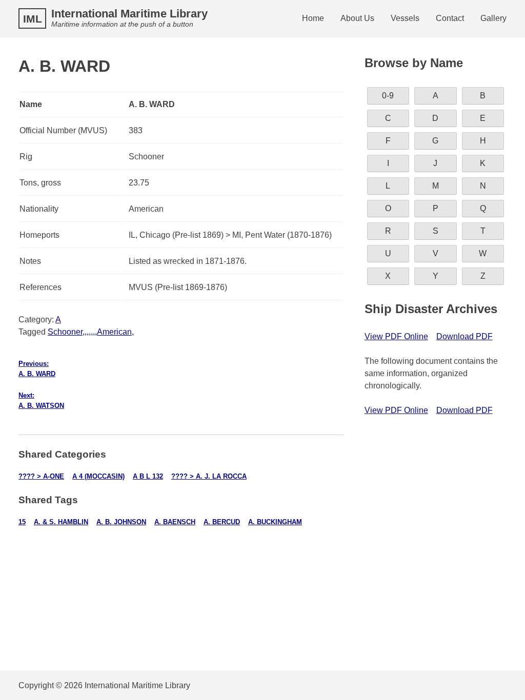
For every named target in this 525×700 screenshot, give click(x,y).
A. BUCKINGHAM (275, 522)
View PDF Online (396, 336)
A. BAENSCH (174, 522)
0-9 (388, 95)
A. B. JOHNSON (121, 522)
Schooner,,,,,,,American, (91, 331)
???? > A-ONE (41, 476)
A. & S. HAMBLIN (61, 522)
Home (313, 18)
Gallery (493, 18)
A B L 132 (148, 476)
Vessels (405, 18)
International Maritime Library (129, 13)
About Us (357, 18)
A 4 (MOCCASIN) (98, 476)
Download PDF (464, 336)
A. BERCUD (222, 522)
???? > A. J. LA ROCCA (209, 476)
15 (22, 522)
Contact (450, 18)
